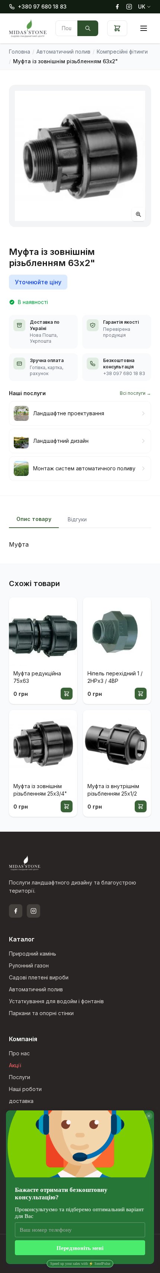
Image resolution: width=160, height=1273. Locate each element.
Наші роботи (25, 1089)
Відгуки (77, 519)
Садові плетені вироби (38, 977)
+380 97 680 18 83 (42, 6)
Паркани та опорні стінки (41, 1013)
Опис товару (33, 519)
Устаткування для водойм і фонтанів (56, 1001)
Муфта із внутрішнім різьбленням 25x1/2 (113, 790)
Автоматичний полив (36, 989)
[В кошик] (67, 694)
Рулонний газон (29, 965)
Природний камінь (32, 953)
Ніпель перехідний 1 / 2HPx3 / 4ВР (115, 677)
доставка (21, 1101)
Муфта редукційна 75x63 (37, 677)
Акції (15, 1065)
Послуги (19, 1077)
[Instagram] (129, 7)
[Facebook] (117, 7)
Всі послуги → (135, 393)
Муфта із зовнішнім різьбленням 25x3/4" (40, 790)
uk (141, 6)
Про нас (19, 1053)
